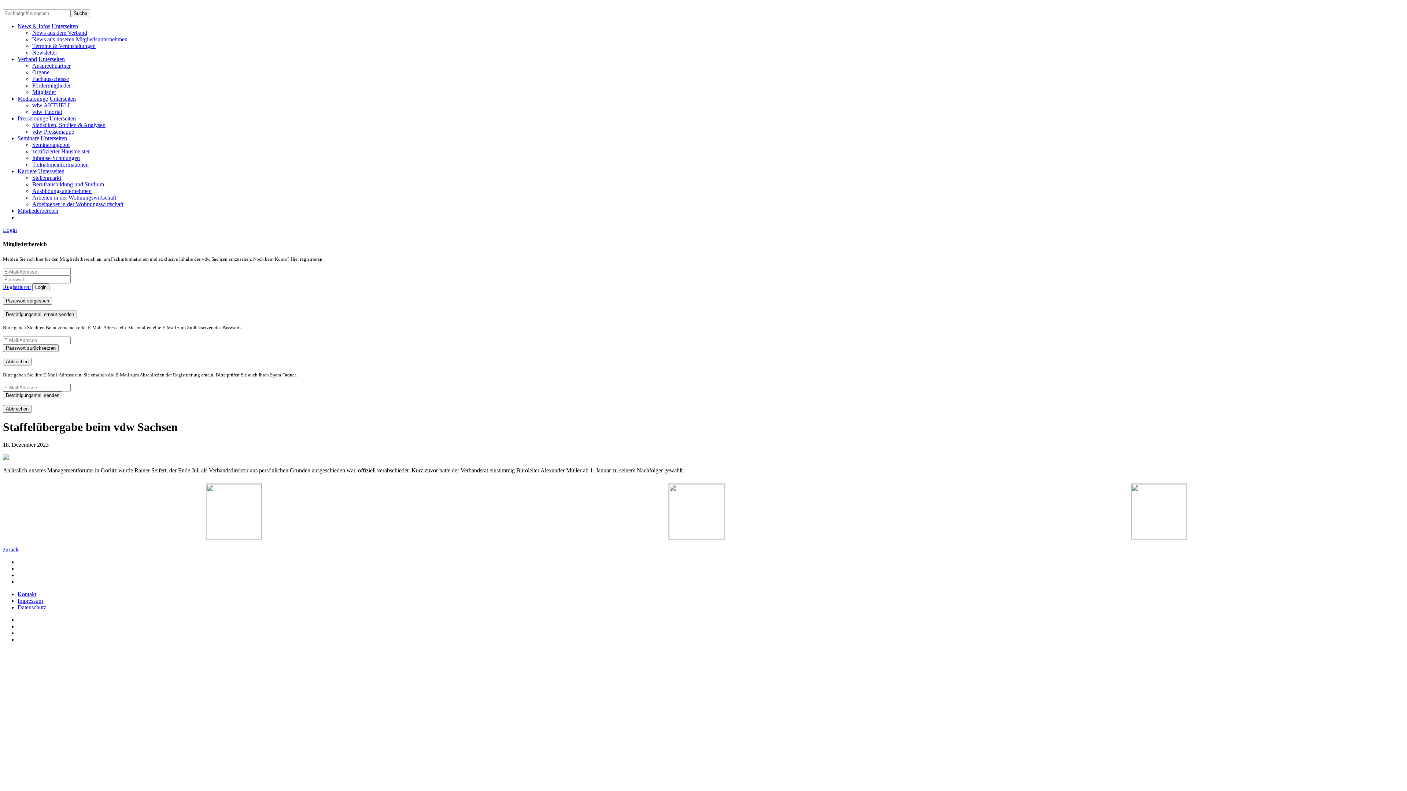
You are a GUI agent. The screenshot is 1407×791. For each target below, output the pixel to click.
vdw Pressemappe (53, 132)
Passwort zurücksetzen (31, 348)
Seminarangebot (51, 145)
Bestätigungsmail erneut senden (40, 314)
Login (10, 230)
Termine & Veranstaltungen (64, 46)
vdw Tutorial (47, 112)
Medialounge (33, 99)
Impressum (30, 601)
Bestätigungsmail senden (32, 395)
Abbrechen (17, 361)
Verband (27, 59)
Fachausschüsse (50, 79)
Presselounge (33, 118)
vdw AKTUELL (51, 105)
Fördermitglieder (51, 85)
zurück (11, 549)
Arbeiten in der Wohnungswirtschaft (74, 197)
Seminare (28, 138)
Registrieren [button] (17, 287)
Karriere (27, 171)
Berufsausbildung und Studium (68, 184)
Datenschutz (32, 607)
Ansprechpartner (51, 66)
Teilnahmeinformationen (60, 164)
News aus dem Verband (59, 33)
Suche (80, 13)
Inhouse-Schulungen (56, 158)
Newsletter (44, 52)
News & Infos (34, 26)
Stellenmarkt (46, 178)
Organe (40, 72)
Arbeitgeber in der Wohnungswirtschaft (77, 204)
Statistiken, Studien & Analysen (69, 125)
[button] (65, 26)
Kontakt (27, 594)
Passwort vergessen (27, 301)
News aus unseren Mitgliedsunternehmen (80, 39)
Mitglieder (44, 92)
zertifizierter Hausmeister (61, 151)
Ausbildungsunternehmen (62, 191)
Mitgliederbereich (38, 211)
